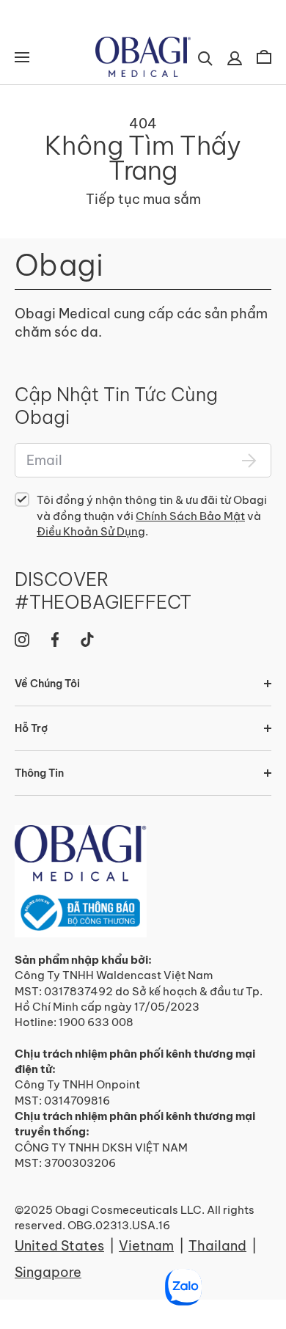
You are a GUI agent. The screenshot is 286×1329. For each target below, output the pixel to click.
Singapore (48, 1272)
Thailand (217, 1245)
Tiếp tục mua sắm (143, 199)
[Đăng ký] (249, 460)
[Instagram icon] (22, 639)
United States (59, 1245)
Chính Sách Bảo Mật (190, 516)
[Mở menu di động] (22, 57)
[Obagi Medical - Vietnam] (81, 881)
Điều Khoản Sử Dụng (91, 531)
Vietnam (146, 1245)
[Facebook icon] (55, 639)
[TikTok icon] (87, 639)
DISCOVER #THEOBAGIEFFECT (103, 591)
